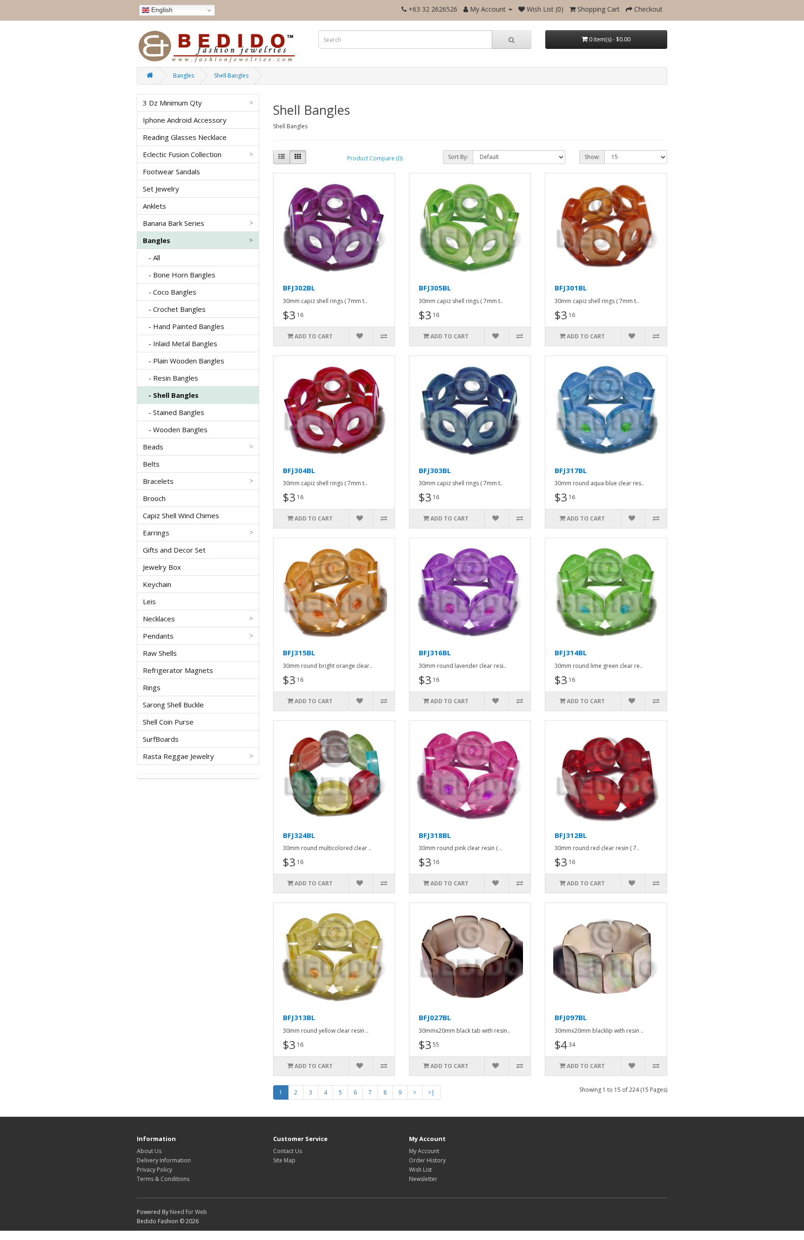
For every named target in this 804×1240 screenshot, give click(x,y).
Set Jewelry (161, 188)
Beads (198, 446)
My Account (424, 1151)
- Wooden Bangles (175, 429)
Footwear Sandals (171, 171)
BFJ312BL (571, 835)
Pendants (198, 635)
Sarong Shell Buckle (173, 704)
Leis (149, 601)
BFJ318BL (435, 835)
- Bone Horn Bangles (179, 274)
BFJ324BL (299, 835)
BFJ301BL (571, 287)
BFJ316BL (435, 652)
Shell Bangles (231, 75)
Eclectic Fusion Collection (198, 154)
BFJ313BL (299, 1017)
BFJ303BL (435, 470)
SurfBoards (161, 739)
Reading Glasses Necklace (185, 137)
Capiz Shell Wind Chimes (181, 515)
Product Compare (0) (374, 158)
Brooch (154, 498)
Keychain (157, 584)
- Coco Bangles (169, 292)
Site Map (284, 1160)
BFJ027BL (435, 1017)
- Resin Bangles (170, 378)
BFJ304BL (299, 470)
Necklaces (198, 618)
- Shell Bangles (171, 395)
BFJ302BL (299, 287)
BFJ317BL (571, 470)
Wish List (420, 1170)
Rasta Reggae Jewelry (198, 756)
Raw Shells (160, 653)
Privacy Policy (154, 1170)
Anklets (154, 206)
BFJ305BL (435, 287)
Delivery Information (164, 1160)
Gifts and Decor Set (174, 549)
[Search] (511, 39)
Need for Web (188, 1212)
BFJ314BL (571, 652)
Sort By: (458, 157)
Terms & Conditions (163, 1179)
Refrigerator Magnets (178, 670)
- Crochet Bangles (174, 309)
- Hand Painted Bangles (183, 326)
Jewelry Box (162, 567)
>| (431, 1092)
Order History (427, 1160)
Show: (592, 157)
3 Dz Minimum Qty (198, 102)
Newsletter (423, 1179)
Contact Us (287, 1151)
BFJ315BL (299, 652)
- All (151, 257)
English (161, 9)
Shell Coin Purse (168, 721)
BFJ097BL (571, 1017)
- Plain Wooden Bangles (183, 360)
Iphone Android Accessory (185, 120)
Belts (151, 463)
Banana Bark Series (198, 223)
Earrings (198, 532)
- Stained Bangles (173, 412)
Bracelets (198, 481)
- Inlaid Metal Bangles (180, 343)
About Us (149, 1151)
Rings (152, 687)
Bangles (183, 75)
